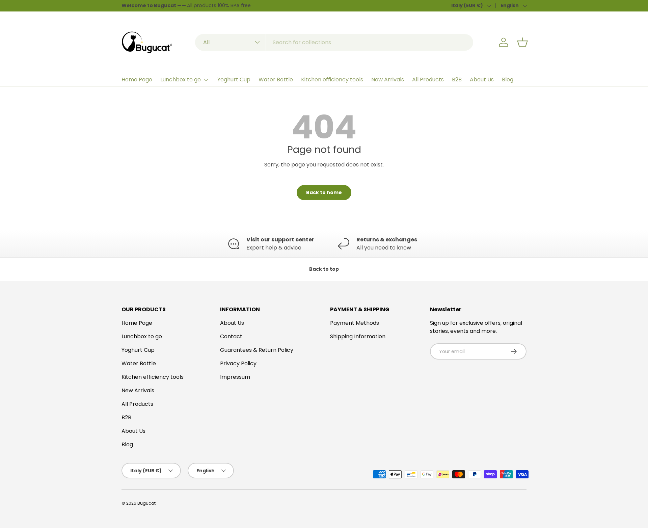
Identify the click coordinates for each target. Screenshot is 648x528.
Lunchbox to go (180, 79)
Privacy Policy (238, 363)
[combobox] (334, 42)
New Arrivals (387, 79)
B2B (457, 79)
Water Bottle (276, 79)
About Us (482, 79)
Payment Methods (354, 323)
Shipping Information (357, 336)
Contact (231, 336)
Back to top (324, 269)
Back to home (324, 192)
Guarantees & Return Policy (256, 350)
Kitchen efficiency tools (332, 79)
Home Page (137, 79)
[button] (522, 42)
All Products (428, 79)
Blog (507, 79)
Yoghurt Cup (233, 79)
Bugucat (146, 503)
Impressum (235, 377)
